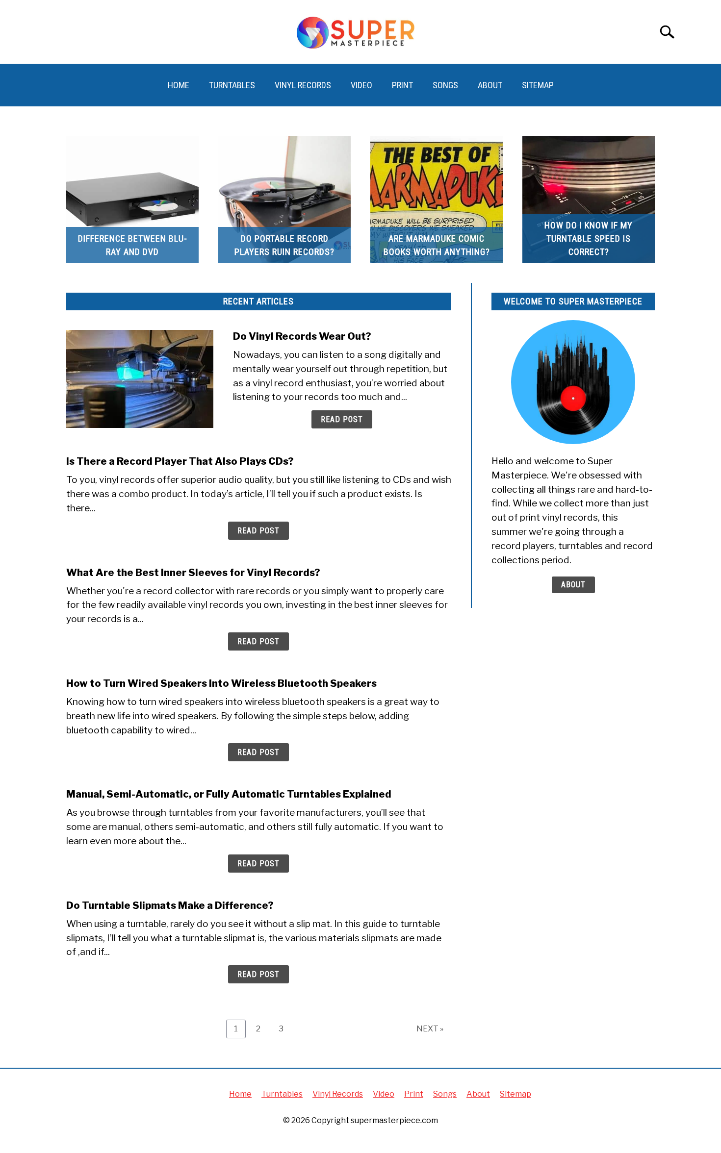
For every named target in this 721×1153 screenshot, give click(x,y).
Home (178, 85)
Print (402, 85)
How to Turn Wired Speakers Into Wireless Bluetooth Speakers (221, 683)
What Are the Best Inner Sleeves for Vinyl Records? (193, 572)
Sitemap (538, 85)
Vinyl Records (303, 85)
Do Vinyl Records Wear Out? (302, 336)
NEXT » (429, 1028)
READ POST (342, 419)
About (490, 85)
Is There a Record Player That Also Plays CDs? (180, 461)
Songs (445, 85)
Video (361, 85)
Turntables (232, 85)
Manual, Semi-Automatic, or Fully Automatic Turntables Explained (228, 794)
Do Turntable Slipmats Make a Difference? (170, 905)
